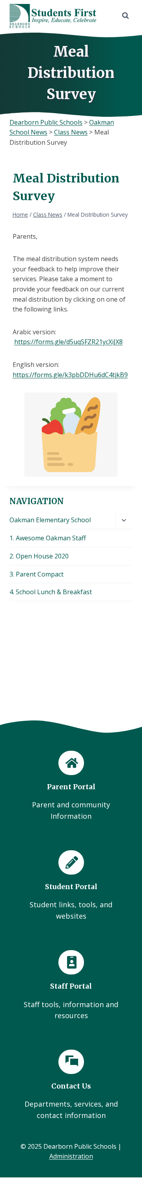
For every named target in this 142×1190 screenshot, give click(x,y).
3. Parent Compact (36, 574)
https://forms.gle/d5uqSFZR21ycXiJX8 (68, 341)
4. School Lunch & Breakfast (50, 592)
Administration (71, 1156)
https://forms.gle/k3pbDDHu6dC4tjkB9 (70, 374)
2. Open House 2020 (39, 556)
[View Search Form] (125, 16)
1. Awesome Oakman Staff (47, 538)
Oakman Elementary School (50, 520)
